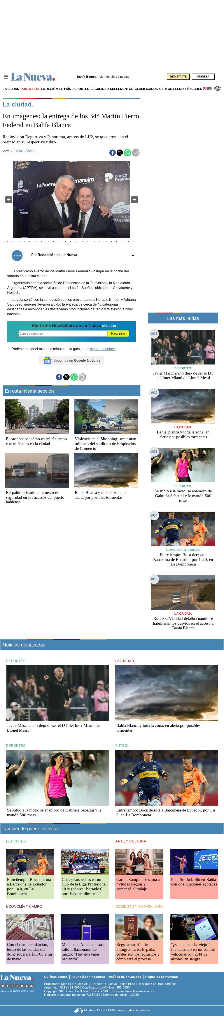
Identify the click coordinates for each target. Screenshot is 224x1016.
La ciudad (11, 89)
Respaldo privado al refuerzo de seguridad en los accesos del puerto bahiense (35, 497)
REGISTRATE (178, 76)
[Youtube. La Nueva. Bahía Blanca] (22, 986)
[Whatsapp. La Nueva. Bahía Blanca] (3, 986)
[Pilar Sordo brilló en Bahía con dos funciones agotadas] (194, 862)
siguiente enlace (103, 349)
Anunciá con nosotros (88, 976)
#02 (154, 392)
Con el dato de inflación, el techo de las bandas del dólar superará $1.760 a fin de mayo (29, 951)
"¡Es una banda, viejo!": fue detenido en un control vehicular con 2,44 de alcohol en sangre (193, 951)
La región (49, 89)
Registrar (118, 333)
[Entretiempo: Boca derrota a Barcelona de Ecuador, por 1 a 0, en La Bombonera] (183, 529)
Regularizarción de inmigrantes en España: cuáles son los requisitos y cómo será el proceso (138, 951)
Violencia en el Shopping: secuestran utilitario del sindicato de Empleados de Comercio (105, 444)
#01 (154, 334)
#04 (154, 515)
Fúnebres (193, 89)
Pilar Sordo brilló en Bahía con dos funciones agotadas (194, 882)
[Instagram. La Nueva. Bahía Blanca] (17, 986)
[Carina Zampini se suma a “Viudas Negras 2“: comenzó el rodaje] (139, 862)
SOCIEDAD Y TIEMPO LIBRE (139, 906)
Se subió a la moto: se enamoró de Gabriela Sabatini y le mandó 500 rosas (183, 496)
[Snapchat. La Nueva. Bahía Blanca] (27, 986)
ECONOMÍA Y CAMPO (24, 906)
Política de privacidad (125, 976)
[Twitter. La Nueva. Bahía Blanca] (12, 986)
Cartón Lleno (171, 89)
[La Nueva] (33, 77)
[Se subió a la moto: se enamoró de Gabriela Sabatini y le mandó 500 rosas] (183, 465)
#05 (154, 579)
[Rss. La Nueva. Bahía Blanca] (31, 986)
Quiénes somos (56, 976)
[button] (112, 153)
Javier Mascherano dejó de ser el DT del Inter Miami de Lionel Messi (183, 375)
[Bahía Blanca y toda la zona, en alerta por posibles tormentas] (106, 470)
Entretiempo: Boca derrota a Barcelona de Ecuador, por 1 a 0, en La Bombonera (183, 559)
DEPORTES (16, 841)
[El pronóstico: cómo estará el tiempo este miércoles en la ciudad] (37, 416)
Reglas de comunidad (161, 976)
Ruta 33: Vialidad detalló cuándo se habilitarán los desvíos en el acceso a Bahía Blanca (183, 623)
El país (65, 89)
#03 (154, 451)
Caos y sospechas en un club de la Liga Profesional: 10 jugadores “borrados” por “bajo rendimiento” (85, 886)
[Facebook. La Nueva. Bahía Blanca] (7, 986)
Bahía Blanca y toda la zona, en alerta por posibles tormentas (101, 495)
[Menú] (6, 77)
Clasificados (146, 89)
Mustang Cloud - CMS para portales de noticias (117, 1010)
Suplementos (121, 89)
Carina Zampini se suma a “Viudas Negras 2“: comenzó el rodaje (138, 884)
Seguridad (100, 89)
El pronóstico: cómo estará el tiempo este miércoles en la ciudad (36, 441)
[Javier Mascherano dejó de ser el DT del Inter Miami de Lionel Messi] (183, 347)
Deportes (80, 89)
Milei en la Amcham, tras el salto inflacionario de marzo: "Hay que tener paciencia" (84, 951)
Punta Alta (30, 89)
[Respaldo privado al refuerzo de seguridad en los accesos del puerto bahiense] (37, 470)
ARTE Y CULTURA (131, 841)
